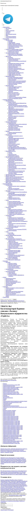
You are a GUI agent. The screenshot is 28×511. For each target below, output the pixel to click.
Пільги (9, 216)
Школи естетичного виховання (15, 209)
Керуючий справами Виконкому (15, 78)
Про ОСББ (10, 232)
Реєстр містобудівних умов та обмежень (17, 168)
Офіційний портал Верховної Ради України (10, 457)
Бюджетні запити (12, 118)
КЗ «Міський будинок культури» (15, 211)
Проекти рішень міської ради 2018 (10, 416)
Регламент (10, 57)
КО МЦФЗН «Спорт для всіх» (15, 213)
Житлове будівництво (8, 397)
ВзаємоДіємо (6, 297)
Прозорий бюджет (10, 100)
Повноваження (11, 42)
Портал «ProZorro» (12, 273)
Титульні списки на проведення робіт (14, 174)
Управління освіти (12, 89)
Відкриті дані (9, 134)
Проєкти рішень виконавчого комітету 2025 (13, 387)
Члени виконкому (12, 79)
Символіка (8, 31)
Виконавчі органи (10, 85)
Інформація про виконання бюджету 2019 (12, 435)
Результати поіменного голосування (16, 69)
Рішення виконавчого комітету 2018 (11, 430)
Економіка (5, 261)
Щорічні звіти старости (13, 51)
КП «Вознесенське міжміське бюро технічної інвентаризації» (14, 471)
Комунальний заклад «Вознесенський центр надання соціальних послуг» (16, 219)
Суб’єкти (10, 153)
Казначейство (6, 396)
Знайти (14, 299)
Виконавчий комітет (10, 76)
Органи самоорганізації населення (13, 235)
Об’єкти (10, 152)
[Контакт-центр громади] (3, 24)
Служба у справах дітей (13, 146)
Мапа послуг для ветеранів (12, 258)
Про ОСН (10, 236)
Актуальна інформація (11, 283)
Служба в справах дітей (13, 94)
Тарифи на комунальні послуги (15, 243)
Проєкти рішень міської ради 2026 (10, 391)
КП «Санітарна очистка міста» (7, 473)
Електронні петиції (7, 403)
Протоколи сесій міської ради (14, 68)
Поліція (5, 398)
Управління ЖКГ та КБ (13, 87)
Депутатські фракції (12, 70)
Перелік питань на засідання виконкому (17, 80)
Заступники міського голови (12, 52)
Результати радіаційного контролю (16, 189)
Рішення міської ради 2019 (9, 412)
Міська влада (6, 38)
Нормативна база (12, 123)
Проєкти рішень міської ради (14, 65)
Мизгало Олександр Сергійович (15, 55)
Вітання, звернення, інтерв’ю (14, 44)
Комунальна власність (11, 151)
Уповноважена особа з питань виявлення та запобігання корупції (17, 125)
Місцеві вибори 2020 (10, 175)
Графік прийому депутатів (14, 73)
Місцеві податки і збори (13, 112)
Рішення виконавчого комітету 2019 (11, 431)
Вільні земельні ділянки (13, 266)
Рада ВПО (8, 249)
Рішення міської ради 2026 (9, 386)
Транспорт (5, 286)
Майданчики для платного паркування (14, 291)
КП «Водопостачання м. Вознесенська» (9, 470)
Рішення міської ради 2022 (9, 439)
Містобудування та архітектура (12, 156)
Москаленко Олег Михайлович (15, 54)
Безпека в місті (9, 185)
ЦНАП (4, 277)
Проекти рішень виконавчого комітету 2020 (13, 428)
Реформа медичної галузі (13, 197)
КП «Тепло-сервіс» (18, 473)
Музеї (9, 208)
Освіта (7, 200)
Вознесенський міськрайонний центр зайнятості (15, 483)
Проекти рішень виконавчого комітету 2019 (13, 426)
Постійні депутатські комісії (14, 64)
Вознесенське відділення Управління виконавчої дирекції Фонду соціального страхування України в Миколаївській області (13, 490)
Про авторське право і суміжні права (17, 495)
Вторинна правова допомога (9, 410)
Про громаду (8, 28)
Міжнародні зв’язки (12, 264)
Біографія (10, 41)
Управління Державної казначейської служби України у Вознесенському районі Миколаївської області (14, 482)
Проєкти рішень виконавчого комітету (16, 82)
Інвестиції (8, 262)
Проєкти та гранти (12, 263)
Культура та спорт (10, 207)
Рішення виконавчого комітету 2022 (11, 442)
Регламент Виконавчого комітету (15, 77)
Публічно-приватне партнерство (15, 248)
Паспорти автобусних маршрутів (13, 292)
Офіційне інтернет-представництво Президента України (12, 458)
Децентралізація (6, 404)
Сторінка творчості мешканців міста (16, 214)
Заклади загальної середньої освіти (16, 202)
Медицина (8, 190)
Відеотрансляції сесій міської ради (16, 72)
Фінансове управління (13, 92)
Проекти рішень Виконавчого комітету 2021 (13, 429)
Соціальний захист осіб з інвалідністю (16, 225)
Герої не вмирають (12, 230)
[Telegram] (8, 23)
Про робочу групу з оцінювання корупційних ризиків (15, 127)
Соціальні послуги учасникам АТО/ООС (17, 229)
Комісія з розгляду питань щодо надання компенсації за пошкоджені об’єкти (15, 177)
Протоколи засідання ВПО (14, 251)
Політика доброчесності (11, 121)
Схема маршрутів (9, 289)
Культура (5, 395)
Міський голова (9, 40)
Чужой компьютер (6, 508)
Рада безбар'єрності (10, 253)
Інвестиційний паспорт (11, 34)
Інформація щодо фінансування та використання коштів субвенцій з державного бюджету (16, 110)
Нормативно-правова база (11, 280)
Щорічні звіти (11, 48)
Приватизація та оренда (13, 155)
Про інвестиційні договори (14, 265)
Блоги (4, 409)
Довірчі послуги (9, 284)
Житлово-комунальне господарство (14, 238)
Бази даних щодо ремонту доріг (15, 245)
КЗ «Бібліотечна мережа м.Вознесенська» (17, 210)
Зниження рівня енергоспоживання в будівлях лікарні (15, 401)
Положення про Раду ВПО (14, 250)
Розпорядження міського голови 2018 (11, 421)
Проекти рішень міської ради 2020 (10, 418)
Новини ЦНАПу (9, 279)
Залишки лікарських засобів (14, 199)
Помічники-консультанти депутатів (16, 63)
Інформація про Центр (11, 278)
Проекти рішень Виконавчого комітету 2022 (13, 440)
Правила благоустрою (13, 246)
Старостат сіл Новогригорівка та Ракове (17, 97)
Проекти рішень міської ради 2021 (10, 419)
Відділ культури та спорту (14, 93)
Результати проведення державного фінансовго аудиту (16, 116)
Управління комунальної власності (16, 138)
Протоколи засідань (12, 84)
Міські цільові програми (13, 71)
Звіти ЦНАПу (9, 285)
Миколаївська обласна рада (10, 460)
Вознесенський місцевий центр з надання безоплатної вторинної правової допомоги (13, 489)
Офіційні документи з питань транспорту (15, 287)
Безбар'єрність (11, 169)
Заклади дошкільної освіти (14, 201)
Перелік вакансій (12, 133)
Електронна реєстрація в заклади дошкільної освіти (15, 205)
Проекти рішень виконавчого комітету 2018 (13, 425)
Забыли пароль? (4, 509)
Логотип (8, 33)
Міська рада (8, 56)
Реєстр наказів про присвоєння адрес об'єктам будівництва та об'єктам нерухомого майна (16, 172)
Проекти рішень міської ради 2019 (10, 417)
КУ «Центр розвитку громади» (20, 474)
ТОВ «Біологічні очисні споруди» (13, 474)
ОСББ (7, 231)
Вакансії (7, 131)
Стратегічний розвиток (11, 37)
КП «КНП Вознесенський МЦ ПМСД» (17, 147)
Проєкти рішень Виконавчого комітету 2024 (13, 394)
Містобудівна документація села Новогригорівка (15, 163)
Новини (5, 383)
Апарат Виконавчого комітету (15, 86)
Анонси (5, 408)
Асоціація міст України (16, 461)
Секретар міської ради (13, 59)
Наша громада (6, 27)
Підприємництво (9, 269)
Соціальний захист (10, 215)
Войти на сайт (4, 507)
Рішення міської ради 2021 (9, 415)
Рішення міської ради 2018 (9, 411)
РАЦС (4, 400)
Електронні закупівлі (10, 271)
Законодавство (11, 272)
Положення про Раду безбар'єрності (16, 255)
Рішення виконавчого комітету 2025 (11, 389)
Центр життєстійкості (13, 227)
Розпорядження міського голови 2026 (11, 384)
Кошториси (10, 119)
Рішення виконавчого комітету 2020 (11, 432)
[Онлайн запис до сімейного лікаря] (3, 13)
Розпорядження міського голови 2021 (11, 424)
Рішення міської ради (13, 66)
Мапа (7, 35)
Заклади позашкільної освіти (14, 203)
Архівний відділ (12, 96)
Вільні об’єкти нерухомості (14, 268)
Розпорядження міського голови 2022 (11, 443)
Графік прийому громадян (14, 43)
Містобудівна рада (12, 166)
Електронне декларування (14, 128)
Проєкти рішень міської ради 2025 (10, 388)
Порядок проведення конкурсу (15, 132)
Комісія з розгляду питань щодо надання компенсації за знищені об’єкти (15, 180)
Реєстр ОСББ (11, 234)
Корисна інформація (7, 183)
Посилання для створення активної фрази (10, 501)
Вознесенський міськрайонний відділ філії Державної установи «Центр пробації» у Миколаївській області (14, 486)
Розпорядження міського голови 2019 (11, 422)
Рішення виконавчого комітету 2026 (11, 393)
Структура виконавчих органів (15, 98)
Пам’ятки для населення (13, 188)
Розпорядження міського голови (15, 45)
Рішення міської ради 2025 (9, 390)
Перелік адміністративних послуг (13, 282)
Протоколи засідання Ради (14, 256)
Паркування (8, 290)
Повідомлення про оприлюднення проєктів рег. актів (15, 407)
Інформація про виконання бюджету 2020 (12, 436)
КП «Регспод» (22, 472)
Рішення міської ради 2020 (9, 414)
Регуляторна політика (13, 270)
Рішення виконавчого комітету (15, 83)
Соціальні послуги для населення (15, 217)
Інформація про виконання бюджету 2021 (12, 438)
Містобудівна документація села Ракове (17, 165)
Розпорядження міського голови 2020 (11, 423)
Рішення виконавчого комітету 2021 (11, 433)
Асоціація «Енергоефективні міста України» (13, 462)
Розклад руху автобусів (11, 293)
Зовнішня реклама (12, 167)
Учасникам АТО (9, 228)
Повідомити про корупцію (14, 130)
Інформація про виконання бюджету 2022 (12, 402)
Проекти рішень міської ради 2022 (10, 437)
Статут (7, 29)
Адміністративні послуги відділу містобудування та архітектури (15, 159)
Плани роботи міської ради (14, 58)
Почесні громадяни (10, 30)
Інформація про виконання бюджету (11, 405)
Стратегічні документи (11, 36)
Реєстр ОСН (11, 237)
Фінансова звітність (12, 120)
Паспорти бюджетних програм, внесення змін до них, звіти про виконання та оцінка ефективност (17, 106)
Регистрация (10, 509)
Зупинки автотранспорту (14, 244)
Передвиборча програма (13, 47)
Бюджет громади (12, 101)
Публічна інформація (8, 99)
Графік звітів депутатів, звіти (14, 75)
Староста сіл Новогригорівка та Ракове (14, 49)
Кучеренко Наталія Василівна (14, 50)
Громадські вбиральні (13, 242)
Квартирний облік (12, 154)
